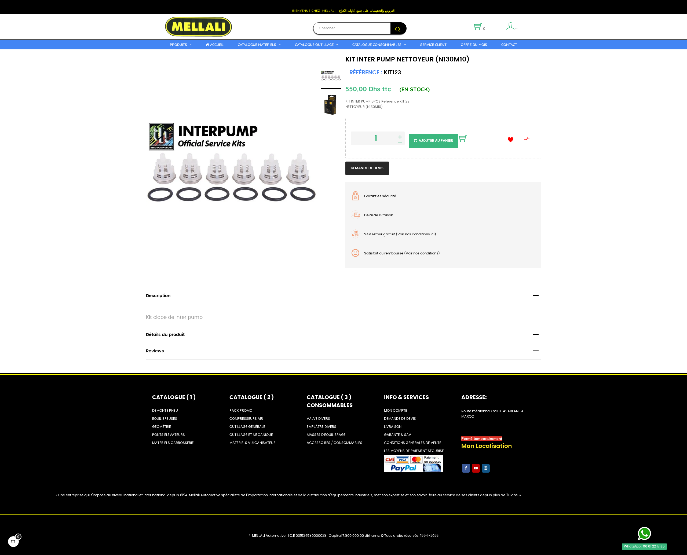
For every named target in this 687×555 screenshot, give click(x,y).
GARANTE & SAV (397, 435)
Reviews (155, 351)
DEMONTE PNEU (165, 410)
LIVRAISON (392, 427)
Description (158, 296)
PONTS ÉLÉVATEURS (168, 435)
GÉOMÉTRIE (161, 427)
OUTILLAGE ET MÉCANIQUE (251, 435)
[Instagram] (486, 468)
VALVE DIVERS (318, 419)
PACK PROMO (240, 410)
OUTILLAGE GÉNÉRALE (247, 427)
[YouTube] (476, 468)
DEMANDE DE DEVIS (400, 419)
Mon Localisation (486, 446)
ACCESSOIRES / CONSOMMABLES (334, 443)
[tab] (343, 296)
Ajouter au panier (435, 141)
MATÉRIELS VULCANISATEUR (252, 443)
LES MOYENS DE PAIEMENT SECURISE (414, 451)
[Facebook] (466, 468)
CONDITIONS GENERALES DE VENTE (412, 443)
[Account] (520, 27)
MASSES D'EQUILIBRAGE (326, 435)
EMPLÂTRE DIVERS (321, 427)
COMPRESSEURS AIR (246, 419)
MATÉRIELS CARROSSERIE (173, 443)
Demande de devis (367, 168)
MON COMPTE (395, 410)
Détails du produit (165, 335)
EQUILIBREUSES (164, 419)
